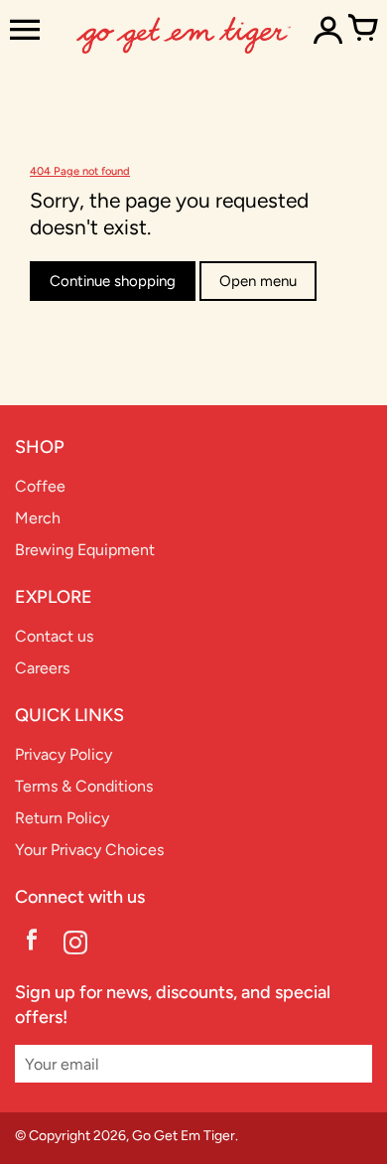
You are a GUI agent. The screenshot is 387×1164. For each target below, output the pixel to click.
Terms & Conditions (84, 786)
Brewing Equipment (85, 549)
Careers (42, 667)
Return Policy (62, 817)
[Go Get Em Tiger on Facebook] (32, 945)
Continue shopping (113, 281)
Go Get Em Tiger (183, 1135)
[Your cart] (362, 30)
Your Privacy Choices (89, 849)
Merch (38, 518)
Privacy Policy (63, 754)
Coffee (40, 486)
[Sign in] (327, 30)
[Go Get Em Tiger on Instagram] (75, 945)
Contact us (54, 636)
